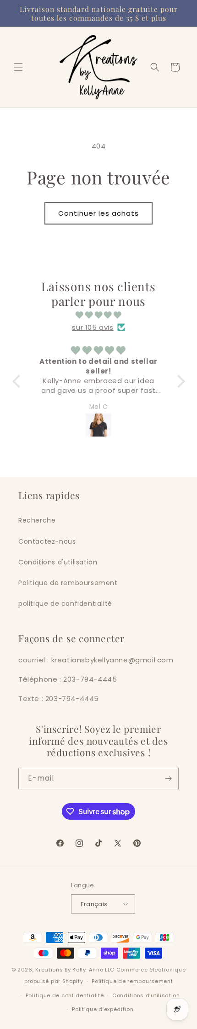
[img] (99, 315)
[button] (18, 67)
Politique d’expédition (102, 1009)
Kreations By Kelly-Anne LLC (75, 969)
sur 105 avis (92, 327)
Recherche (36, 520)
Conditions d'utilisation (57, 562)
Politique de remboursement (68, 582)
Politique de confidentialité (65, 995)
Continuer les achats (98, 213)
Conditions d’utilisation (146, 995)
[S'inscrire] (168, 778)
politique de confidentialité (65, 603)
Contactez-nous (47, 541)
